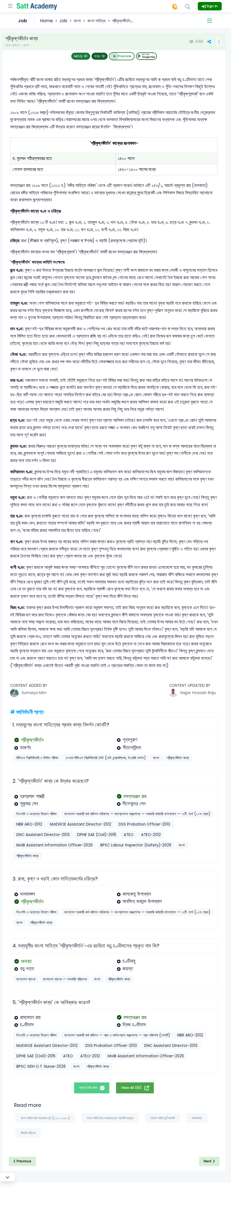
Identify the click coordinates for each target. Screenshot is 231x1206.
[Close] (7, 1177)
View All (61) (132, 1087)
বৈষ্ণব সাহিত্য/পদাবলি (162, 1118)
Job (63, 21)
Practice (124, 56)
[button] (209, 21)
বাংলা (77, 21)
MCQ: (80, 56)
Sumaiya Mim (34, 692)
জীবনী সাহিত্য (28, 1133)
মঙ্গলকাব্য (197, 1118)
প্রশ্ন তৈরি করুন (88, 1087)
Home (46, 21)
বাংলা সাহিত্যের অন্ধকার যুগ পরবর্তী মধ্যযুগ (110, 1118)
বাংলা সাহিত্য (96, 21)
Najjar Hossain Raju (198, 692)
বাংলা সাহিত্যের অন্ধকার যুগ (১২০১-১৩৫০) (45, 1118)
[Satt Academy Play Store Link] (146, 56)
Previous (23, 1161)
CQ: (99, 56)
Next (208, 1161)
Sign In (212, 6)
